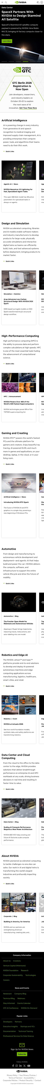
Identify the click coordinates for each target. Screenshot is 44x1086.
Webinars (21, 998)
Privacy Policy (12, 1075)
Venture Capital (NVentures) (14, 966)
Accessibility (29, 1078)
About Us (7, 961)
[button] (38, 3)
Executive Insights (10, 1026)
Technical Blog (9, 998)
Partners (18, 1022)
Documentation (9, 1031)
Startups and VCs (27, 1026)
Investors (17, 961)
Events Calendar (24, 1003)
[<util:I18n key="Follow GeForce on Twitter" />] (24, 1065)
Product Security (26, 1080)
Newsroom (7, 994)
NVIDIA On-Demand (29, 1008)
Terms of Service (15, 1078)
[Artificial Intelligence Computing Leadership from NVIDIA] (20, 2)
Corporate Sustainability (13, 975)
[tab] (4, 61)
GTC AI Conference (10, 1008)
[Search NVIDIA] (6, 2)
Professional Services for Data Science (18, 1036)
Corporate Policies (10, 1080)
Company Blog (20, 994)
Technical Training (25, 1031)
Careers (6, 980)
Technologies (30, 975)
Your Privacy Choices (27, 1075)
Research (24, 970)
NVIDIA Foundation (10, 970)
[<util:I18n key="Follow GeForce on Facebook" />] (13, 1065)
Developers (7, 1022)
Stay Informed (9, 1003)
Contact (38, 1080)
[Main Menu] (2, 2)
